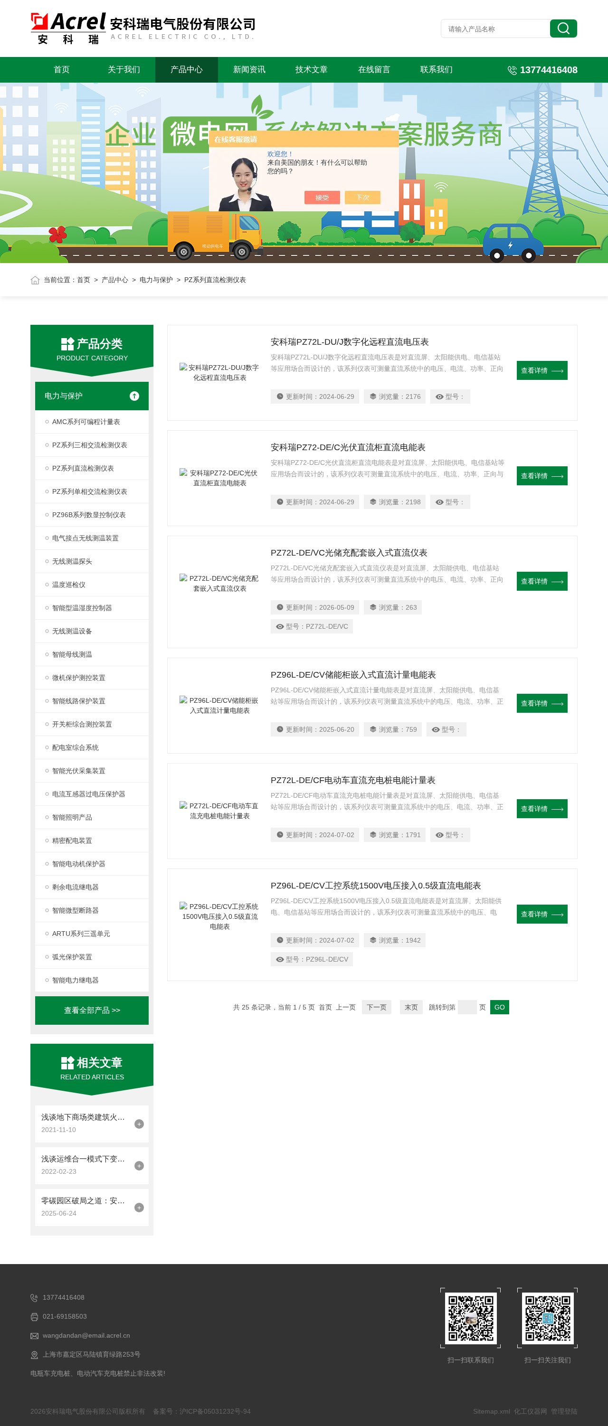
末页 (411, 1007)
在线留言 (374, 69)
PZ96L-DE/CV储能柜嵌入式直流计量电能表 (353, 675)
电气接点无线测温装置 (85, 538)
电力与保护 (156, 279)
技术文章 (311, 69)
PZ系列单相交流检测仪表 (89, 491)
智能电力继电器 (75, 980)
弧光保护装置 (72, 957)
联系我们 (436, 69)
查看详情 (534, 370)
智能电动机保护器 (78, 864)
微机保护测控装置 (78, 677)
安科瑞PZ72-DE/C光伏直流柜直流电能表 (348, 447)
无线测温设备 (72, 631)
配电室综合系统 (75, 747)
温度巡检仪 (69, 584)
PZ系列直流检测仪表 (83, 468)
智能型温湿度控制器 (82, 608)
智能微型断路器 (75, 910)
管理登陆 (564, 1411)
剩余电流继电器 (75, 887)
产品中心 (187, 69)
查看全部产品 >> (92, 1010)
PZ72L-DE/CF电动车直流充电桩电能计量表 (353, 780)
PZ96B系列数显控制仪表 (89, 515)
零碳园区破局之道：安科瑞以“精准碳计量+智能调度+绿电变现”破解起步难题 (85, 1201)
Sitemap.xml (491, 1411)
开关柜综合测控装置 (82, 724)
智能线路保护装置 (78, 701)
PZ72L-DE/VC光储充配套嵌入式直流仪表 (349, 552)
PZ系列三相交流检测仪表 (89, 445)
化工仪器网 (530, 1411)
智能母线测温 (72, 654)
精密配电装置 (72, 840)
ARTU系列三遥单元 (81, 933)
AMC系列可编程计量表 (86, 421)
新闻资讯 (249, 69)
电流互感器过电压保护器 (88, 794)
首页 (62, 69)
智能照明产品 (72, 817)
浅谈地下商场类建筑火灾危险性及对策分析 (85, 1117)
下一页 (377, 1007)
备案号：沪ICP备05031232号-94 (202, 1411)
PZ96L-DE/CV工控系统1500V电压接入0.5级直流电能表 (376, 885)
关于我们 (124, 69)
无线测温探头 (72, 561)
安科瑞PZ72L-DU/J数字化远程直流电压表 (350, 342)
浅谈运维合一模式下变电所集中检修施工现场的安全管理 (85, 1159)
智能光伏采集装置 (78, 770)
